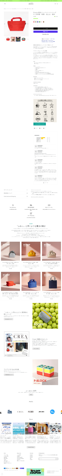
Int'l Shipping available (31, 217)
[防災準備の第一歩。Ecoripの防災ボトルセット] (43, 428)
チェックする (36, 348)
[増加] (37, 25)
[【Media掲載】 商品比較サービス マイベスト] (31, 428)
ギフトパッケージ (46, 95)
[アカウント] (55, 3)
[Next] (28, 24)
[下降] (34, 25)
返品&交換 (5, 457)
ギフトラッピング (8, 189)
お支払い (5, 459)
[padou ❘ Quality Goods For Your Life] (31, 3)
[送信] (57, 459)
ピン (45, 128)
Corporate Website (19, 457)
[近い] (60, 469)
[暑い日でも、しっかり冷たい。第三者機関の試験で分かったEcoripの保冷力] (6, 428)
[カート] (57, 3)
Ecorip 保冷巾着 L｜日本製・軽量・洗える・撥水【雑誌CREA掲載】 (51, 263)
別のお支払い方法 (45, 34)
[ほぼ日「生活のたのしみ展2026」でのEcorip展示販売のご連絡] (19, 428)
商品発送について (8, 193)
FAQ (31, 394)
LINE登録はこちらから (50, 472)
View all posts (31, 447)
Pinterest (31, 457)
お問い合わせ (6, 460)
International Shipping (10, 196)
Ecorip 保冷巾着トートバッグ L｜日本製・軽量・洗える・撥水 (51, 293)
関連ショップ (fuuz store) (20, 460)
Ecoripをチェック (8, 319)
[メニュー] (5, 4)
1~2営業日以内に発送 (12, 209)
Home (5, 8)
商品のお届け (6, 458)
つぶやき (36, 128)
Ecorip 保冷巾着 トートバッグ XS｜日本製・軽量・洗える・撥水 (31, 293)
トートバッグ (9, 8)
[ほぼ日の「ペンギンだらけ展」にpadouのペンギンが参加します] (56, 428)
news (43, 433)
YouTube (31, 459)
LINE (30, 458)
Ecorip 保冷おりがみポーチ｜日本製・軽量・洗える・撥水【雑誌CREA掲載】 (10, 293)
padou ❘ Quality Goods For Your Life (12, 470)
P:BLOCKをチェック (8, 374)
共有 (41, 128)
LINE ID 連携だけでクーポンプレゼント (49, 209)
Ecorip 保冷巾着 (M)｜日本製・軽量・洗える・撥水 (31, 263)
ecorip (39, 433)
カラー (35, 20)
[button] (35, 18)
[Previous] (5, 24)
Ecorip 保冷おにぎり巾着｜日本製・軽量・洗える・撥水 (10, 263)
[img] (40, 145)
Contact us (18, 459)
